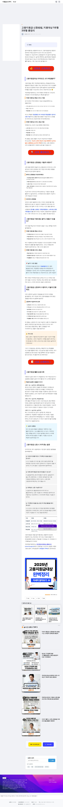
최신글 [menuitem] (14, 1)
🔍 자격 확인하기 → (41, 152)
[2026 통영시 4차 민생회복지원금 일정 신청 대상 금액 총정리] (41, 611)
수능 (28, 766)
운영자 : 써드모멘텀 (52, 782)
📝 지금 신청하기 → (41, 362)
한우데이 (46, 766)
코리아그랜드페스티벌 (39, 766)
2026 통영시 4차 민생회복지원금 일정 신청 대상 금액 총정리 (40, 619)
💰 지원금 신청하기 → (41, 68)
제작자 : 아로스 (52, 780)
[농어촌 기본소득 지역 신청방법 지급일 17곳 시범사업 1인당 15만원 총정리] (54, 611)
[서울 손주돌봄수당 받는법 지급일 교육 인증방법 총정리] (27, 611)
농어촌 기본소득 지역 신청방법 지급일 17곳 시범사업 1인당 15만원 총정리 (53, 619)
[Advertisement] (31, 14)
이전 (59, 625)
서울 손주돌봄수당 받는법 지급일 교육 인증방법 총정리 (27, 619)
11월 (32, 766)
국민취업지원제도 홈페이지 (44, 544)
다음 (23, 625)
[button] (56, 2)
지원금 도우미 (7, 2)
